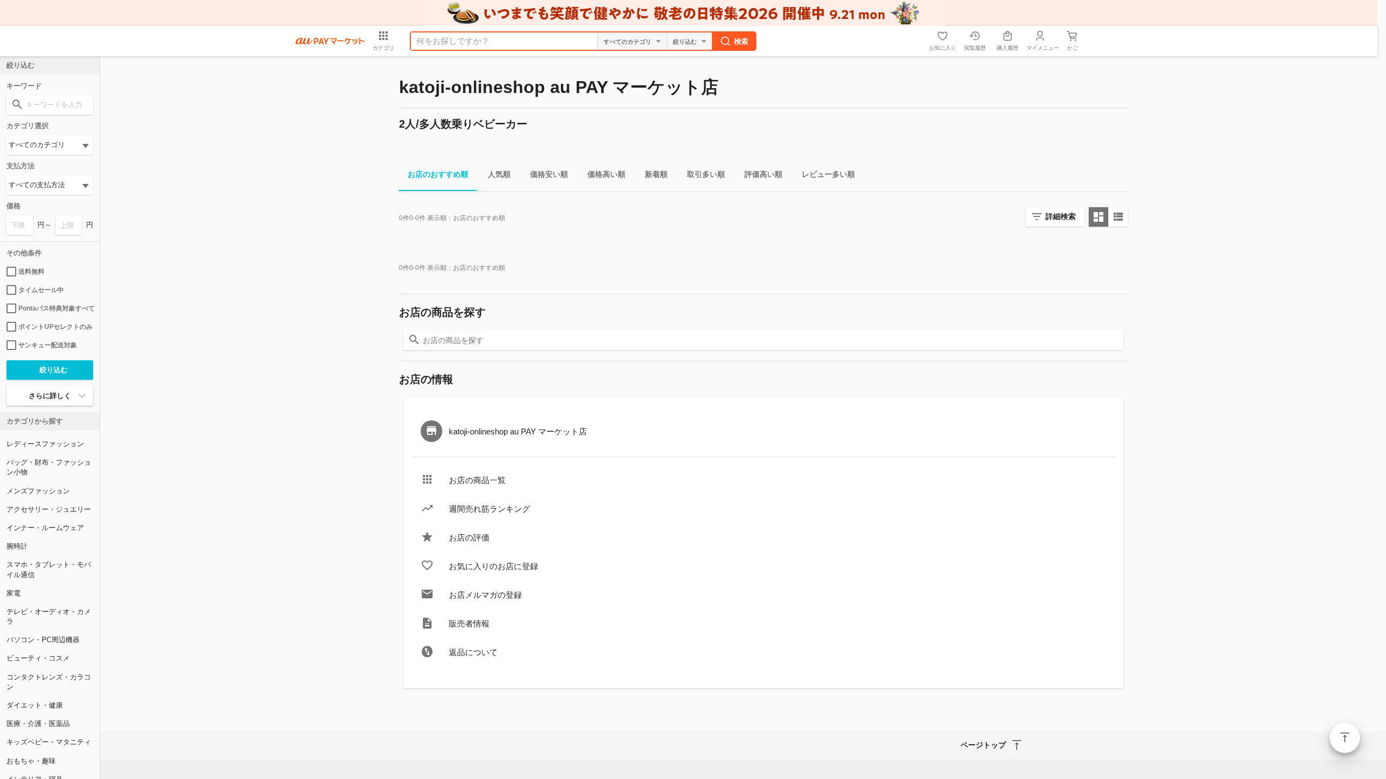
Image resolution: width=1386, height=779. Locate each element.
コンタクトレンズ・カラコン (48, 682)
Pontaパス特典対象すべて (55, 308)
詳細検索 (1060, 216)
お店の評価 (469, 537)
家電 (13, 593)
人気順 (499, 174)
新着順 (656, 174)
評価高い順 (763, 174)
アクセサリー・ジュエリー (48, 509)
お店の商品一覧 (477, 480)
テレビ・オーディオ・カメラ (48, 616)
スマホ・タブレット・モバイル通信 (48, 569)
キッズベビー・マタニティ (48, 742)
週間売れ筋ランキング (489, 508)
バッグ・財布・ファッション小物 (48, 467)
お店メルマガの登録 (485, 594)
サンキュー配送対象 (47, 345)
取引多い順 (706, 174)
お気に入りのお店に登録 (493, 566)
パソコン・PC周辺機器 (43, 640)
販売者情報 (469, 623)
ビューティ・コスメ (38, 658)
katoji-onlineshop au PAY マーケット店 (518, 431)
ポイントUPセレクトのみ (55, 327)
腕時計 (17, 546)
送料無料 (31, 271)
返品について (473, 652)
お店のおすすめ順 (438, 174)
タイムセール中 (41, 290)
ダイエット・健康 (34, 705)
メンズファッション (38, 491)
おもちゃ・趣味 (31, 761)
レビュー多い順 (828, 174)
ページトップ (1345, 738)
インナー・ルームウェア (45, 528)
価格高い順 (606, 174)
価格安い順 (549, 174)
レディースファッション (45, 444)
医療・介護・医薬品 (38, 723)
